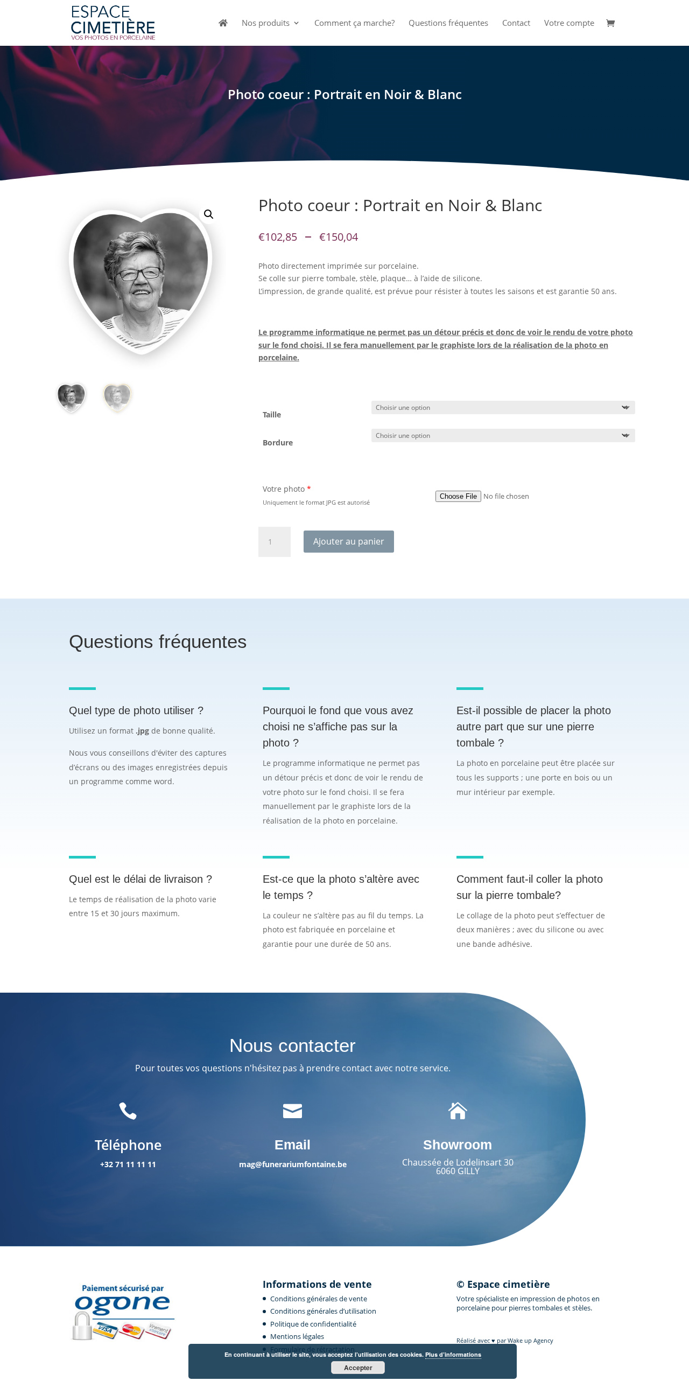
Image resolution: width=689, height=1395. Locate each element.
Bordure (278, 442)
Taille (272, 414)
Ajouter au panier (348, 541)
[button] (209, 214)
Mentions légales (297, 1336)
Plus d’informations (453, 1354)
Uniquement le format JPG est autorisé (316, 502)
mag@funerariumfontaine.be (293, 1164)
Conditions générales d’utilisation (323, 1311)
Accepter (358, 1367)
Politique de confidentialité (313, 1324)
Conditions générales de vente (318, 1298)
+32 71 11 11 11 (128, 1164)
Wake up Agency (530, 1340)
